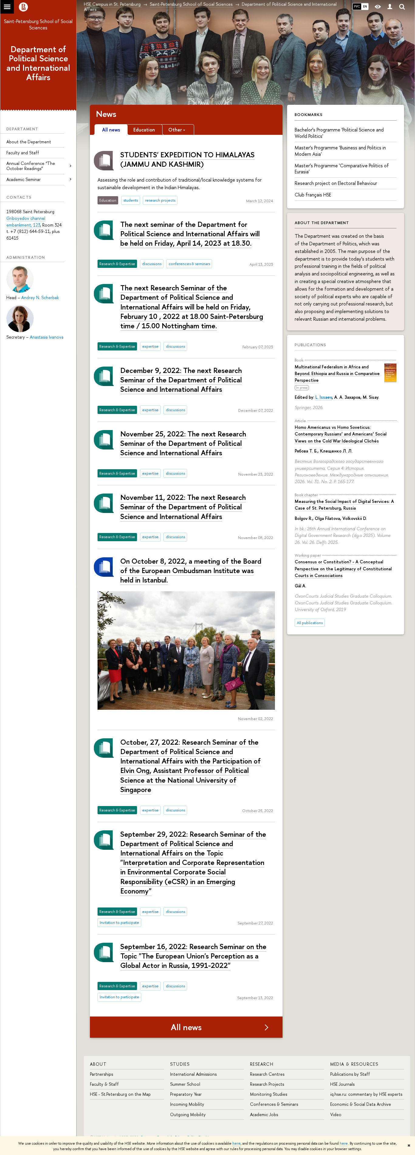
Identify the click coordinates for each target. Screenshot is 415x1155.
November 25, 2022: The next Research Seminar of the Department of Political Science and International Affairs (183, 443)
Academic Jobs (264, 1114)
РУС (357, 6)
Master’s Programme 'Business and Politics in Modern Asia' (340, 150)
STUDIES (180, 1064)
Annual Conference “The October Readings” (30, 165)
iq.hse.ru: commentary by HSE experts (366, 1094)
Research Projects (267, 1084)
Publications (310, 344)
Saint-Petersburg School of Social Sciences (38, 24)
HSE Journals (342, 1084)
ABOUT (98, 1064)
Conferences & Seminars (274, 1104)
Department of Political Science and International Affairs (38, 63)
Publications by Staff (350, 1074)
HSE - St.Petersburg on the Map (120, 1094)
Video (335, 1114)
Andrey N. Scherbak (40, 297)
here (236, 1143)
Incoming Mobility (187, 1104)
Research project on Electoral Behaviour (336, 183)
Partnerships (101, 1074)
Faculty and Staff (22, 152)
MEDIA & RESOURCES (354, 1064)
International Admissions (193, 1074)
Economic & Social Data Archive (360, 1104)
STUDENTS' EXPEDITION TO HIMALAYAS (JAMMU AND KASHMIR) (187, 159)
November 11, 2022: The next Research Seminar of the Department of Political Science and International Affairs (183, 506)
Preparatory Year (186, 1094)
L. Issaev (323, 397)
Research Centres (267, 1074)
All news (186, 1027)
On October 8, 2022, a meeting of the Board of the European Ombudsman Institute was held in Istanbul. (190, 570)
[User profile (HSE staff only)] (389, 7)
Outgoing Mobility (188, 1114)
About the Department (28, 142)
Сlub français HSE (313, 194)
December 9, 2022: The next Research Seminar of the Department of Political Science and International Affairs (181, 379)
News (106, 114)
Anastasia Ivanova (46, 337)
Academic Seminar (23, 179)
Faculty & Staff (104, 1084)
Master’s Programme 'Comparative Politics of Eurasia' (342, 168)
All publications (310, 622)
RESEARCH (261, 1064)
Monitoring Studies (268, 1094)
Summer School (185, 1084)
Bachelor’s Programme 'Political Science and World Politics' (339, 132)
